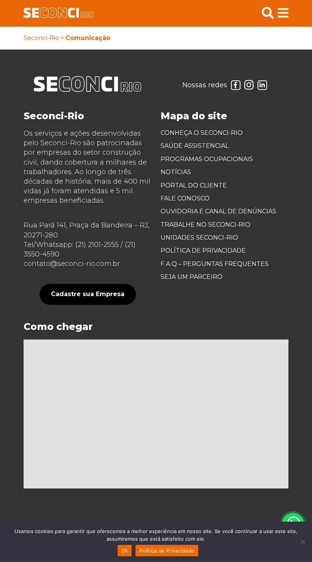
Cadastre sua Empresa (87, 294)
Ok (124, 551)
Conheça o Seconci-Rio (202, 132)
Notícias (176, 172)
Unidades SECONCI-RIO (199, 237)
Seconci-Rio (41, 38)
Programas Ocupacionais (207, 159)
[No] (302, 542)
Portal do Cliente (194, 185)
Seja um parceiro (192, 276)
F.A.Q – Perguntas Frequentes (215, 263)
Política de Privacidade (203, 250)
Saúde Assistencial (195, 145)
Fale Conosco (185, 198)
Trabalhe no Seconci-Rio (205, 224)
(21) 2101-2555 (97, 244)
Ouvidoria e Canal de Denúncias (218, 211)
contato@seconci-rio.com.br (72, 263)
